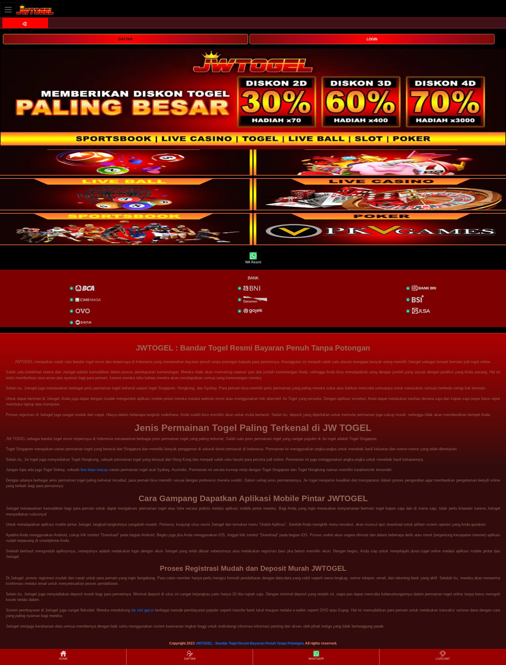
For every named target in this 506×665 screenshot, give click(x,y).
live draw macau (94, 470)
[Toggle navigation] (8, 9)
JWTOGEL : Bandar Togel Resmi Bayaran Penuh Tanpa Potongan (249, 643)
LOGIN (372, 39)
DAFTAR (125, 39)
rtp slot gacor (142, 610)
